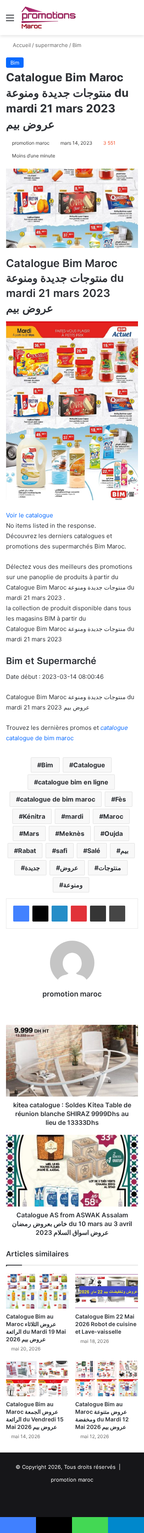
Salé (93, 851)
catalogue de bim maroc (57, 799)
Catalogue (89, 765)
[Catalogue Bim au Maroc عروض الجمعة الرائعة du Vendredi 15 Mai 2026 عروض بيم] (37, 1378)
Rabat (27, 851)
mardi (74, 816)
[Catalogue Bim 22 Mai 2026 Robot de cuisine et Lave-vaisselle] (106, 1291)
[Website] (72, 1008)
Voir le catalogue (29, 515)
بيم (124, 851)
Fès (120, 799)
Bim (76, 45)
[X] (40, 914)
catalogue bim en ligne (73, 782)
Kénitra (34, 816)
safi (61, 851)
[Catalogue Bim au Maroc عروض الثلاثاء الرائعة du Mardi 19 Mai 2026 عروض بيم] (37, 1291)
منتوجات (109, 868)
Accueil (21, 45)
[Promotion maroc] (48, 17)
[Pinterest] (79, 914)
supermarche (51, 45)
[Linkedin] (60, 914)
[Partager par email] (98, 914)
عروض (69, 868)
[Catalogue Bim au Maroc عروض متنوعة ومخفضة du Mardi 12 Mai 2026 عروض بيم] (106, 1378)
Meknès (71, 833)
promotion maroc (31, 143)
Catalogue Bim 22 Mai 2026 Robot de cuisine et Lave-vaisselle (105, 1324)
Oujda (113, 833)
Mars (31, 833)
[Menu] (10, 20)
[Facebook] (21, 914)
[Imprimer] (117, 914)
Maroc (113, 816)
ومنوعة (73, 885)
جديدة (32, 868)
